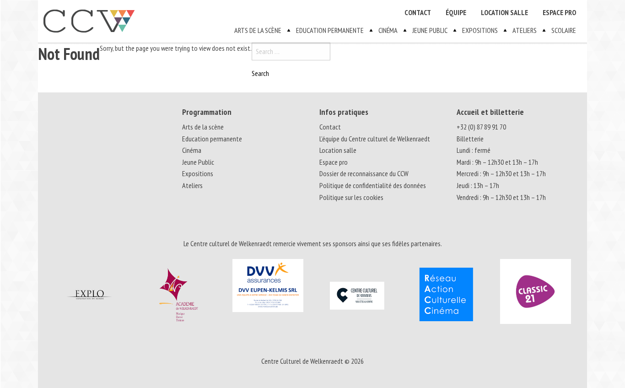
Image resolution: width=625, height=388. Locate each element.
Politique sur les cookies (351, 197)
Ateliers (524, 30)
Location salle (504, 12)
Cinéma (388, 30)
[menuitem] (417, 12)
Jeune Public (429, 30)
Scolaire (563, 30)
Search (260, 73)
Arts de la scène (257, 30)
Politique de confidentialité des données (372, 185)
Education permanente (330, 30)
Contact (417, 12)
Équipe (456, 12)
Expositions (480, 30)
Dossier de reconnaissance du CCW (364, 173)
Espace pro (559, 12)
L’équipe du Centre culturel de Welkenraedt (374, 138)
